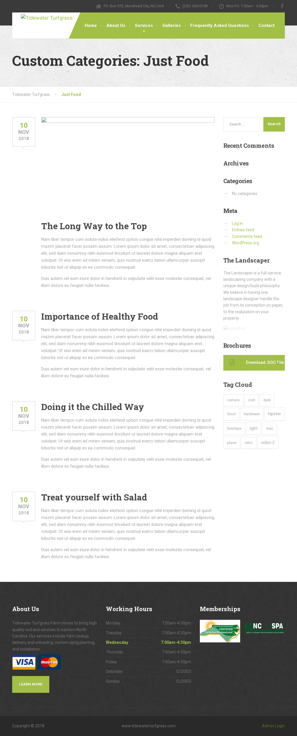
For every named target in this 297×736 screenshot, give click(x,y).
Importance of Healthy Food (99, 316)
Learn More (30, 684)
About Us (115, 25)
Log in (237, 223)
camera (233, 400)
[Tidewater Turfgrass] (52, 17)
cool (251, 400)
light (254, 428)
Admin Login (273, 726)
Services (144, 25)
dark (266, 400)
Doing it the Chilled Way (92, 406)
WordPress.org (245, 243)
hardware (252, 413)
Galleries (171, 25)
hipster (274, 413)
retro (249, 442)
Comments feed (247, 236)
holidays (234, 428)
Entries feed (243, 229)
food (231, 414)
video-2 (268, 442)
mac (269, 428)
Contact (266, 25)
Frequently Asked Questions (219, 25)
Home (91, 25)
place (231, 442)
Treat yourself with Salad (94, 497)
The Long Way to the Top (94, 226)
